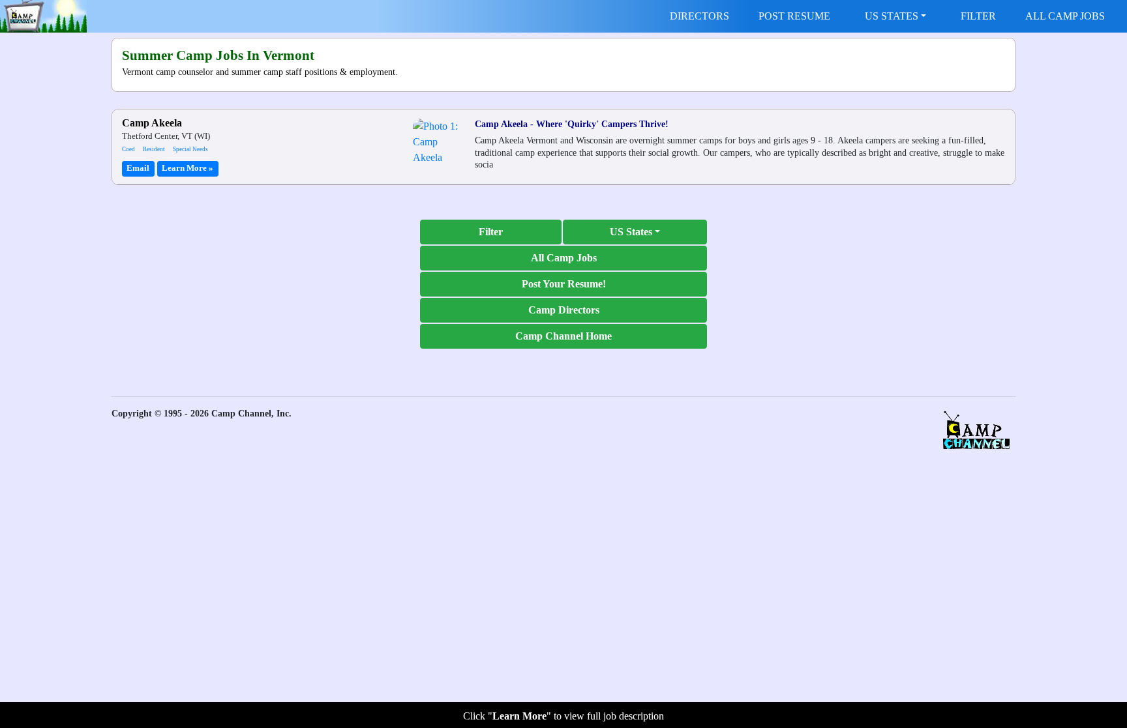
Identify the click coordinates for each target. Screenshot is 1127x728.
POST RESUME (794, 16)
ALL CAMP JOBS (1065, 16)
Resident (154, 149)
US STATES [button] (891, 16)
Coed (128, 149)
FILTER (978, 16)
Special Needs (190, 149)
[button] (635, 232)
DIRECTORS (699, 16)
